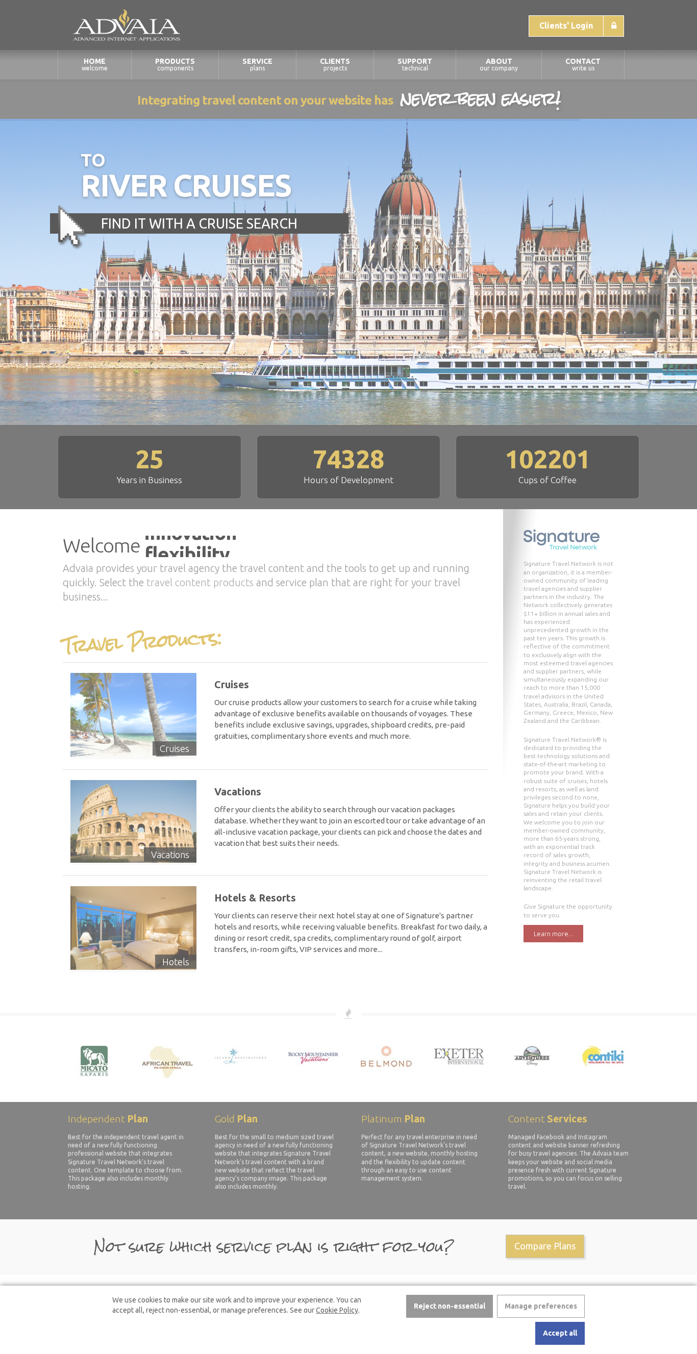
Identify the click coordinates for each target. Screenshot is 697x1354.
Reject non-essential (449, 1306)
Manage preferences (541, 1306)
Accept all (560, 1333)
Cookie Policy (337, 1310)
